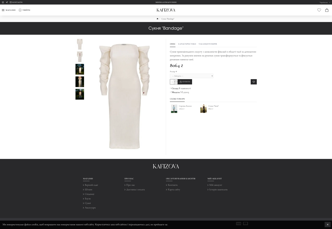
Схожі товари (177, 99)
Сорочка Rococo (185, 106)
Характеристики (187, 44)
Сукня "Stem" (213, 106)
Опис (172, 44)
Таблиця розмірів (208, 44)
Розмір (172, 71)
